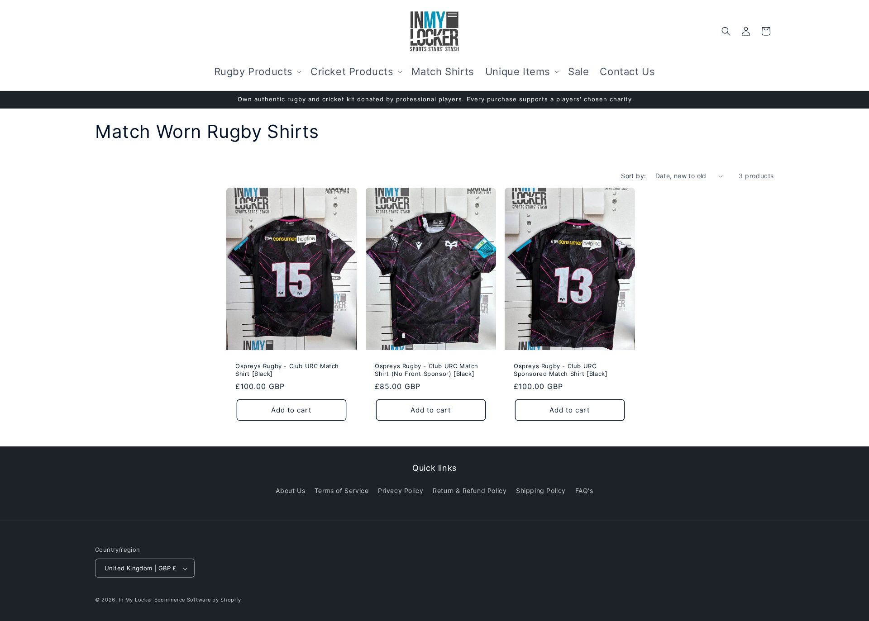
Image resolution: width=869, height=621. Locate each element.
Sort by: (633, 176)
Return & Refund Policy (469, 490)
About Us (290, 490)
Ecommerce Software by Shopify (197, 600)
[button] (257, 72)
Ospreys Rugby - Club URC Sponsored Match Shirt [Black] (560, 370)
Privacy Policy (400, 490)
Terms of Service (342, 490)
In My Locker (136, 600)
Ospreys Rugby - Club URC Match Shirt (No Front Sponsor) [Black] (426, 370)
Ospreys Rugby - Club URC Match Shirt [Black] (287, 370)
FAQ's (584, 490)
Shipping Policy (541, 490)
